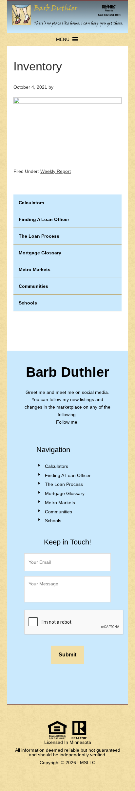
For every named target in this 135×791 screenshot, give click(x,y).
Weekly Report (55, 171)
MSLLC (87, 762)
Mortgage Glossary (40, 252)
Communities (33, 286)
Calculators (31, 202)
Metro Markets (34, 269)
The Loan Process (39, 236)
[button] (62, 39)
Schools (28, 302)
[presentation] (74, 622)
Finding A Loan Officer (44, 219)
